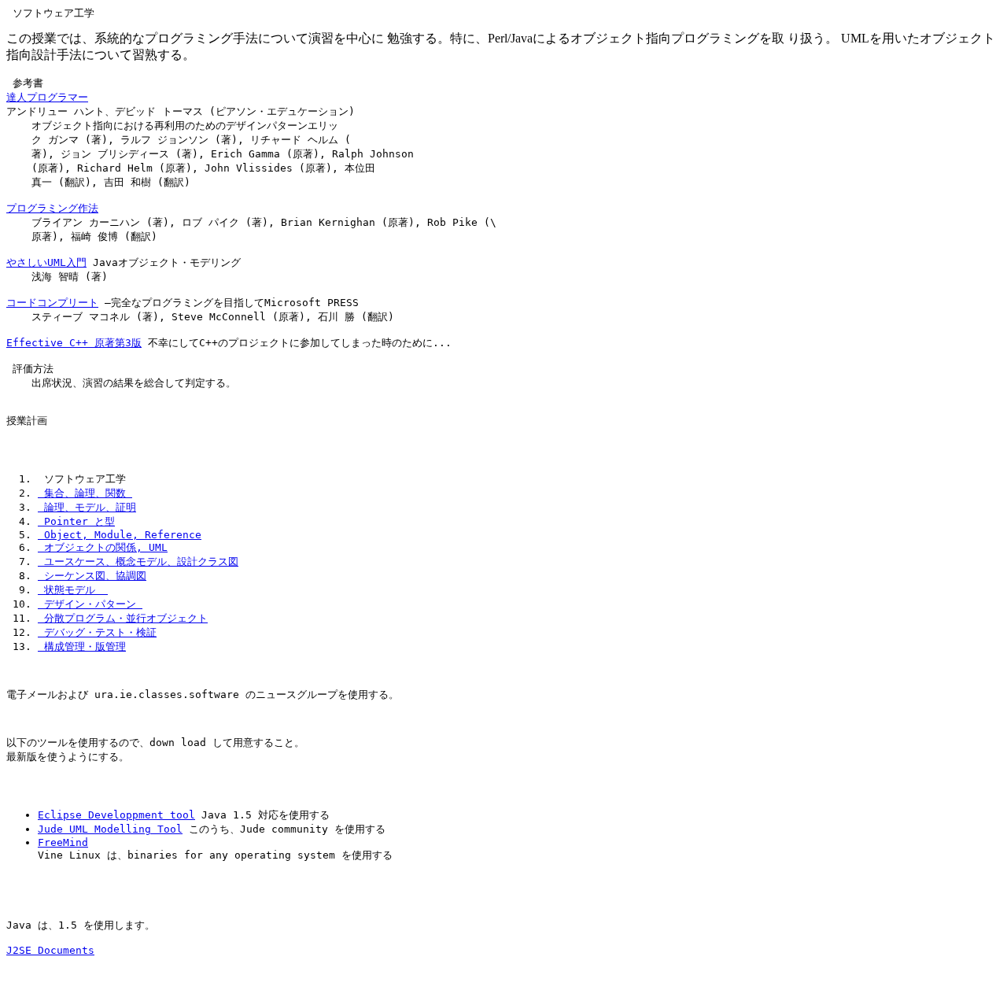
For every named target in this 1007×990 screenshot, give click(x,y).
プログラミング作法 (52, 208)
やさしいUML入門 (46, 262)
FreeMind (63, 842)
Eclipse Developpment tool (116, 815)
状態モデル (73, 590)
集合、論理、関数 (85, 493)
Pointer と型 (76, 521)
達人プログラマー (47, 97)
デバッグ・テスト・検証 (97, 632)
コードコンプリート (52, 302)
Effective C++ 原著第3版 (74, 343)
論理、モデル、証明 (87, 507)
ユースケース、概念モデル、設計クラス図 (138, 561)
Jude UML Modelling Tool (110, 829)
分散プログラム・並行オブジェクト (123, 618)
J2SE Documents (50, 950)
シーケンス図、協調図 (92, 576)
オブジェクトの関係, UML (103, 547)
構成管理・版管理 (82, 646)
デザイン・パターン (90, 604)
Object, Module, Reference (119, 535)
